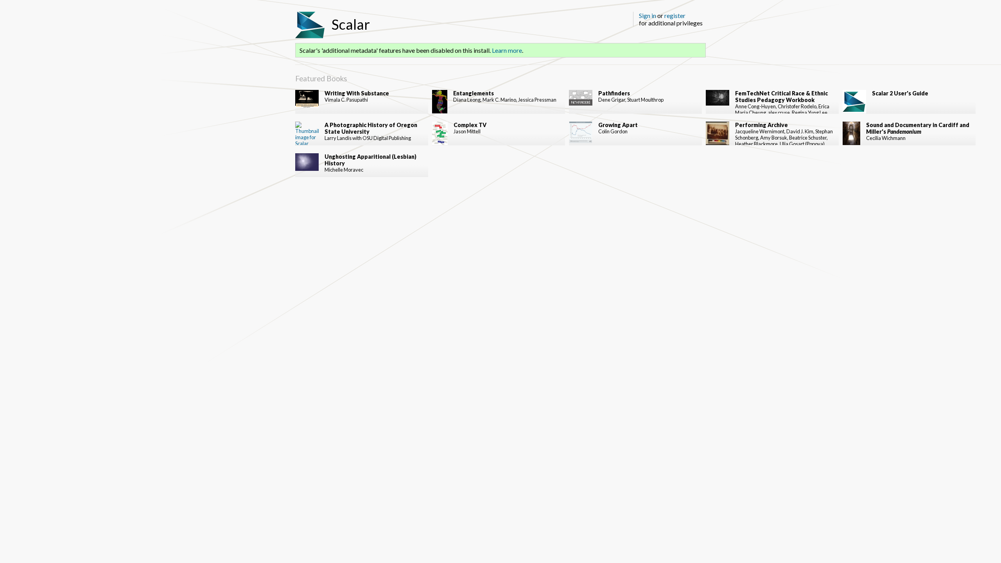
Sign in (647, 15)
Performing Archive (761, 125)
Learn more (507, 50)
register (674, 15)
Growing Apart (618, 125)
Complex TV (470, 125)
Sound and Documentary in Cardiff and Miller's (917, 128)
